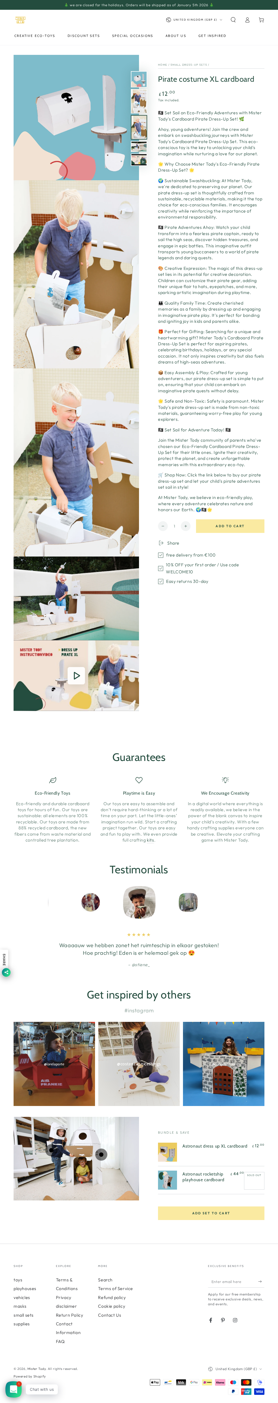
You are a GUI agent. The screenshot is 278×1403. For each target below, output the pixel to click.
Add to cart (230, 526)
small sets (24, 1315)
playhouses (25, 1288)
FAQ (60, 1341)
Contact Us (109, 1315)
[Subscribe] (261, 1281)
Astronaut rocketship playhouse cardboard (203, 1176)
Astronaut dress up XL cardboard (215, 1146)
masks (20, 1306)
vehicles (22, 1297)
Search (105, 1279)
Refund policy (112, 1297)
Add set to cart (211, 1213)
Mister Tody (36, 1369)
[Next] (224, 902)
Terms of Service (115, 1288)
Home (162, 65)
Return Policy (69, 1315)
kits (150, 840)
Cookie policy (111, 1306)
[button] (233, 20)
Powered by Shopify (30, 1376)
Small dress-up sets (188, 65)
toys (18, 1279)
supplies (22, 1323)
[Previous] (53, 902)
